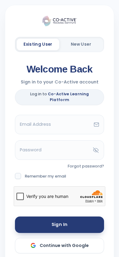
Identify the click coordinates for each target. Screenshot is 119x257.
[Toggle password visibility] (95, 150)
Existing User (37, 44)
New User (81, 44)
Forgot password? (86, 166)
